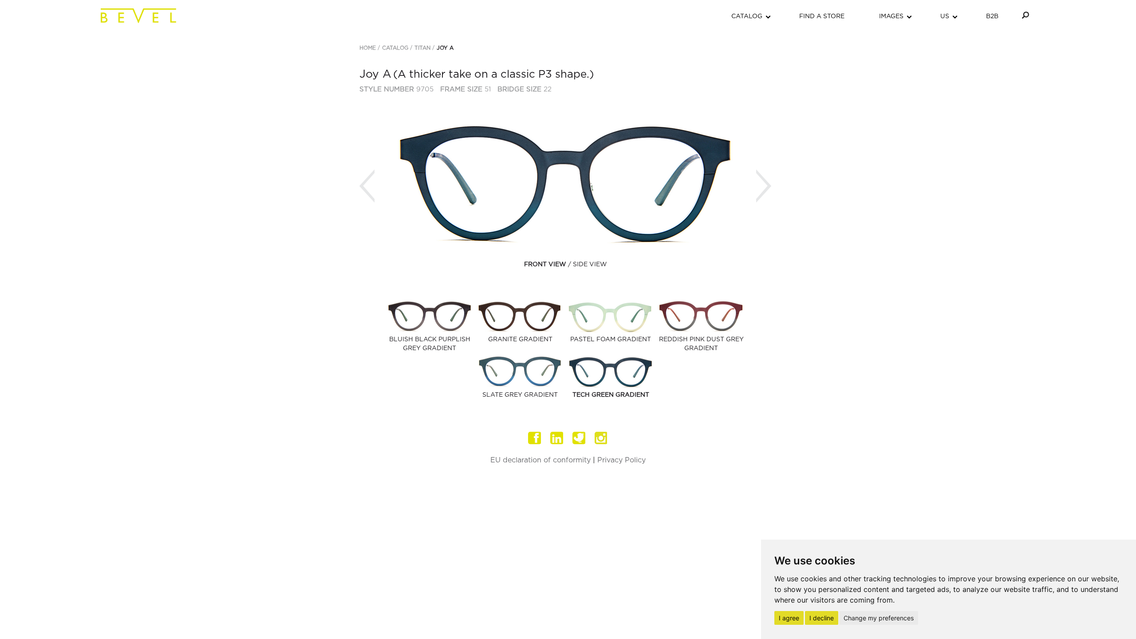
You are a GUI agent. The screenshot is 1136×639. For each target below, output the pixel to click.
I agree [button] (789, 618)
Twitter (579, 438)
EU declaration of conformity (540, 460)
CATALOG (746, 16)
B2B (992, 16)
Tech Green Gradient (610, 395)
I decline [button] (821, 618)
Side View (590, 264)
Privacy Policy (621, 460)
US (944, 16)
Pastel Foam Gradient (610, 339)
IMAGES (891, 16)
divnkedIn (557, 438)
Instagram (601, 438)
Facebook (534, 438)
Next (763, 186)
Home (367, 48)
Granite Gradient (520, 339)
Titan (422, 48)
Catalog (395, 48)
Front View (545, 264)
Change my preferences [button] (879, 618)
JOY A (445, 48)
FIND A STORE (821, 16)
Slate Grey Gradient (520, 395)
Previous (367, 186)
